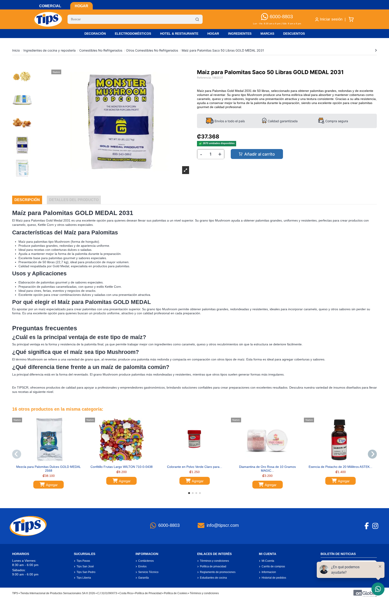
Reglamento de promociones (217, 572)
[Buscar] (197, 19)
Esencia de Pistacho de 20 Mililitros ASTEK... (340, 467)
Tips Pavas (83, 560)
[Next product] (376, 50)
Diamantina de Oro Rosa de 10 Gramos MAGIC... (267, 468)
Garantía (143, 577)
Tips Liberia (84, 577)
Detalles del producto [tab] (74, 200)
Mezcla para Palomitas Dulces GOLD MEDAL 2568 (48, 468)
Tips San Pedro (86, 572)
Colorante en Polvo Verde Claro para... (194, 467)
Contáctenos (146, 560)
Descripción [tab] (27, 200)
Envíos (142, 566)
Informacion (269, 572)
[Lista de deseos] (45, 461)
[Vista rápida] (51, 461)
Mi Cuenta (268, 560)
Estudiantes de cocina (213, 577)
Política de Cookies (176, 593)
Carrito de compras (273, 566)
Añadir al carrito (259, 154)
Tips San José (85, 566)
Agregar (52, 485)
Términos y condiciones (214, 560)
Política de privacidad (213, 566)
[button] (189, 493)
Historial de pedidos (274, 577)
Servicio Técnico (148, 572)
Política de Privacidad (148, 593)
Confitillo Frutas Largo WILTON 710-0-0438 (121, 467)
